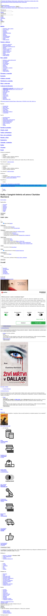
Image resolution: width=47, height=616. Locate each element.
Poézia (4, 38)
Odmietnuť (23, 322)
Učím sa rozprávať (6, 123)
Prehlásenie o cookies (7, 598)
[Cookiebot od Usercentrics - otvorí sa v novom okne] (40, 292)
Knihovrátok (12, 2)
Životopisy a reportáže (7, 48)
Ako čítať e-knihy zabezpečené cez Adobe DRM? (10, 184)
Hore (1, 409)
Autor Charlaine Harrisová (5, 279)
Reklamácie (5, 582)
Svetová (4, 205)
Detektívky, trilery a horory (8, 28)
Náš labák (5, 597)
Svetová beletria (6, 37)
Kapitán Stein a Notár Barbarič (9, 119)
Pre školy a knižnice (7, 581)
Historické (5, 35)
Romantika (5, 31)
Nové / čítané (3, 237)
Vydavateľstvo (3, 252)
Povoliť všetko (38, 322)
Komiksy (4, 30)
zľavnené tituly (17, 228)
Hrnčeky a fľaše (4, 137)
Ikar (10, 254)
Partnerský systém (6, 594)
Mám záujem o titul (6, 99)
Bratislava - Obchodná (7, 555)
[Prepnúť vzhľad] (1, 4)
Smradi (4, 125)
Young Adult (5, 64)
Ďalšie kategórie (6, 39)
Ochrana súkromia (6, 611)
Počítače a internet (6, 52)
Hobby (4, 53)
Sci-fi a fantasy (6, 29)
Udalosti (4, 557)
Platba (4, 574)
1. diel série (4, 327)
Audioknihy (9, 6)
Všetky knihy (5, 90)
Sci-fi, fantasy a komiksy (7, 67)
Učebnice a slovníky (5, 78)
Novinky (4, 93)
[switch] (17, 315)
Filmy (14, 6)
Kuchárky (3, 76)
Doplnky (17, 6)
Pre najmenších (6, 61)
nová (11, 238)
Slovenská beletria (6, 36)
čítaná (11, 239)
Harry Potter (5, 118)
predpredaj (14, 232)
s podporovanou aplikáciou (15, 176)
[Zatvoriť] (0, 265)
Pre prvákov (5, 62)
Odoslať (2, 606)
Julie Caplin (5, 107)
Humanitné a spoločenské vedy (9, 46)
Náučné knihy (5, 70)
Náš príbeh (5, 590)
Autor (2, 249)
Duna (4, 124)
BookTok (5, 98)
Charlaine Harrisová (19, 250)
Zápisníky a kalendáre (6, 142)
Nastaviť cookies (6, 610)
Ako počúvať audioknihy (8, 580)
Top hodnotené (6, 269)
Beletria (2, 26)
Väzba (2, 256)
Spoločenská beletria (7, 33)
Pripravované (5, 94)
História (4, 47)
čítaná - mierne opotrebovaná (25, 242)
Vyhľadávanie (3, 10)
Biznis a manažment (7, 45)
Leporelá (4, 68)
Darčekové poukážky (5, 127)
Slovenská (5, 204)
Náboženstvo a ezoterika (6, 81)
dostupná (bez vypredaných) (24, 235)
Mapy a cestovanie (5, 83)
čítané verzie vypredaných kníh (26, 243)
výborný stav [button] (5, 398)
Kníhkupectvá (7, 2)
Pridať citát (2, 412)
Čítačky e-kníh (4, 130)
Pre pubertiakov (6, 63)
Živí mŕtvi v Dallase (4, 386)
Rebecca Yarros (6, 108)
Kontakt (25, 2)
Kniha (4, 333)
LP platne (2, 147)
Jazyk (2, 245)
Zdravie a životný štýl (7, 51)
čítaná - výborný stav (20, 241)
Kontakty (5, 589)
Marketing (5, 596)
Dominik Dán (5, 106)
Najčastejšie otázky (6, 577)
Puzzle (2, 150)
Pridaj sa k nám (6, 595)
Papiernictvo (3, 140)
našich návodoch (10, 161)
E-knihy (5, 6)
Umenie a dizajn (6, 54)
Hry (12, 6)
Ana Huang (5, 109)
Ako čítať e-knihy (6, 579)
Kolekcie (4, 97)
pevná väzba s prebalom (22, 257)
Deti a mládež (3, 57)
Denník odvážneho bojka (8, 120)
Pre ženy (4, 208)
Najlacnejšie (5, 272)
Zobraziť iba (3, 225)
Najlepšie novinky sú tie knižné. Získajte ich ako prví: (10, 603)
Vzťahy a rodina (6, 49)
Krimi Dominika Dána (7, 121)
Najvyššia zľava (6, 273)
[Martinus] (4, 5)
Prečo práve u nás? (6, 576)
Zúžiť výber (3, 259)
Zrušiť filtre (2, 277)
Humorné (5, 207)
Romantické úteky (6, 117)
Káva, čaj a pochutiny (6, 135)
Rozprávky (5, 66)
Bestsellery (5, 92)
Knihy (2, 6)
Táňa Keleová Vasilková (7, 111)
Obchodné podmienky (7, 612)
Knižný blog (21, 2)
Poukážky (17, 2)
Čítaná (4, 397)
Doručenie (2, 2)
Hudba (2, 145)
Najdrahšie (5, 271)
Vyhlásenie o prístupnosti (8, 599)
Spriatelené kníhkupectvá (8, 558)
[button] (25, 335)
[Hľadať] (12, 11)
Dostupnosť (3, 230)
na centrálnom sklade (20, 231)
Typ (1, 222)
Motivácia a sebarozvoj (7, 44)
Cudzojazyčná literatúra (6, 86)
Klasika (4, 34)
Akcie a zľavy (5, 95)
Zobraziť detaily (39, 319)
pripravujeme (15, 234)
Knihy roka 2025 (6, 91)
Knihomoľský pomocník (7, 583)
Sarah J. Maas (5, 110)
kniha (11, 223)
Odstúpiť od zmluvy (7, 584)
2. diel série (4, 390)
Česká (4, 211)
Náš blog (4, 591)
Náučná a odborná (5, 42)
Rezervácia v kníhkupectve (8, 578)
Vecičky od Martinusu (6, 132)
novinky (13, 226)
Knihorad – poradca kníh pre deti (9, 60)
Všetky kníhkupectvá (7, 556)
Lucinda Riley (5, 112)
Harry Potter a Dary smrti (5, 425)
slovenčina (14, 247)
